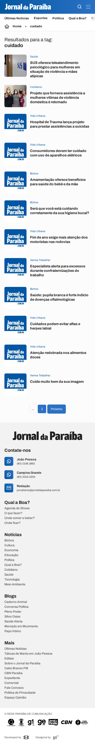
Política (58, 18)
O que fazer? (13, 513)
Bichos (9, 540)
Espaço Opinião (15, 697)
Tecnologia (12, 579)
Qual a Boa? (78, 18)
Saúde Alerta (13, 621)
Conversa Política (16, 606)
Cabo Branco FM (16, 668)
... (33, 409)
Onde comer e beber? (19, 518)
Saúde (8, 574)
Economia (11, 550)
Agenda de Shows (17, 508)
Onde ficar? (12, 523)
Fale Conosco (14, 687)
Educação (11, 555)
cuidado (36, 26)
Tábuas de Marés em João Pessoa (28, 653)
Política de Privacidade (20, 692)
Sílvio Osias (12, 616)
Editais (9, 658)
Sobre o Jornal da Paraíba (22, 663)
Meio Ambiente (14, 584)
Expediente (12, 678)
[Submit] (80, 7)
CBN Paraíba (13, 673)
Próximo (56, 409)
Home (17, 26)
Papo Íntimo (12, 631)
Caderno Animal (15, 602)
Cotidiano (11, 569)
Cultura (9, 545)
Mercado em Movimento (21, 626)
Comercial (11, 683)
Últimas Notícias (16, 18)
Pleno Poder (12, 611)
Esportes (41, 18)
